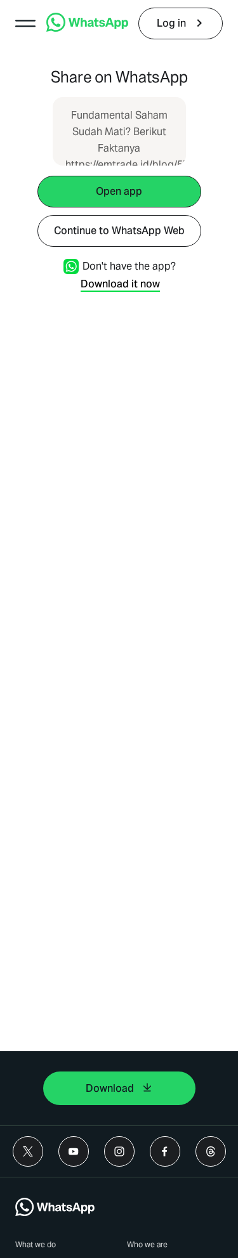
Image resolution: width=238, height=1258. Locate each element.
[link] (87, 28)
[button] (25, 23)
